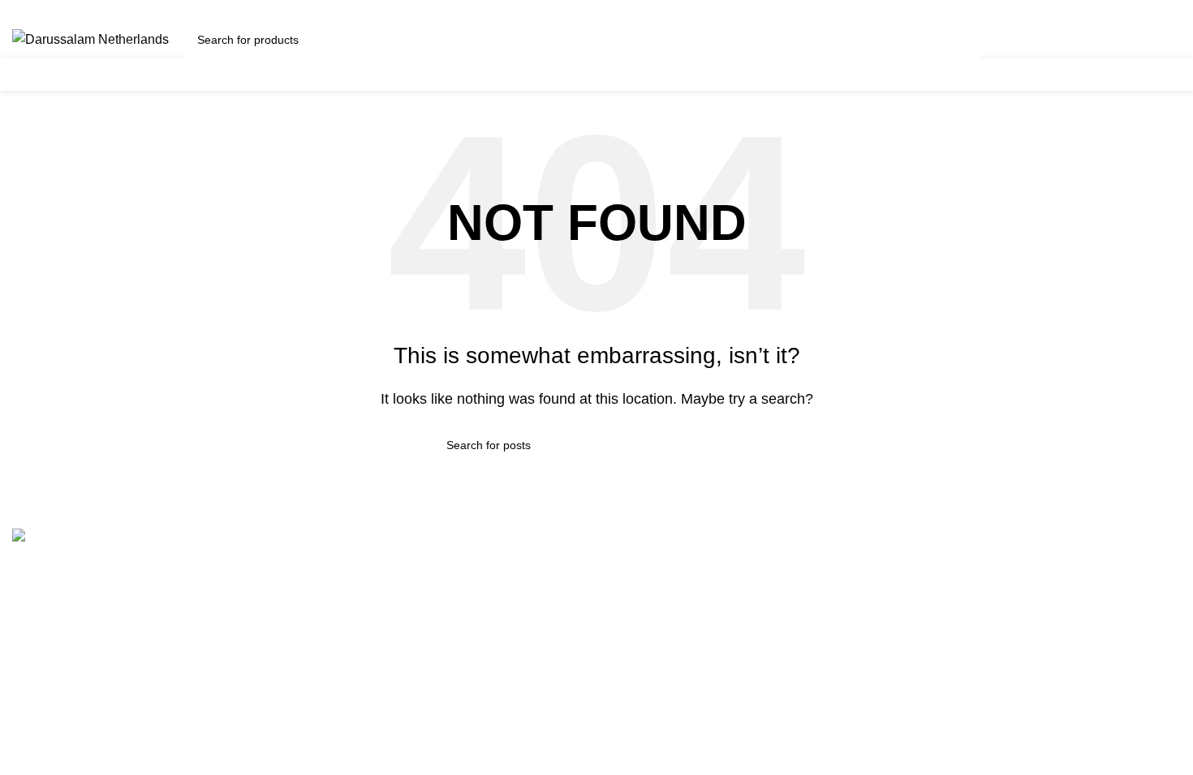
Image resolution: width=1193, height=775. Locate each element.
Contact (333, 602)
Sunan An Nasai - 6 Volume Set (699, 723)
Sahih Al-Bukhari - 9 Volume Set (701, 571)
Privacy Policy (352, 662)
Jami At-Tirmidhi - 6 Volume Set (699, 632)
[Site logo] (90, 38)
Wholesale (342, 693)
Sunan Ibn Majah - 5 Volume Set (702, 693)
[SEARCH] (962, 39)
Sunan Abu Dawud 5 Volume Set (703, 662)
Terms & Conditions (367, 571)
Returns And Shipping (374, 632)
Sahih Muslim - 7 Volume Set (692, 602)
